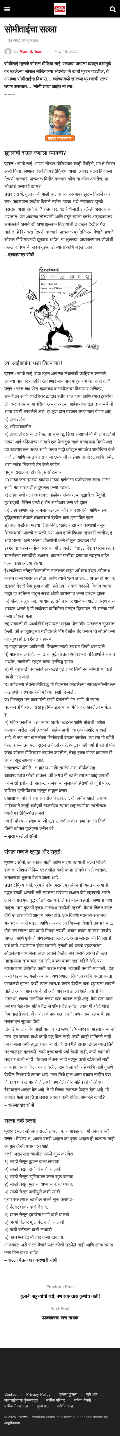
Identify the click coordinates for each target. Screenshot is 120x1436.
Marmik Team (32, 51)
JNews (22, 1416)
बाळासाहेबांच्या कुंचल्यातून (21, 1400)
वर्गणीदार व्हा (65, 1406)
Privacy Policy (38, 1394)
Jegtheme (12, 1422)
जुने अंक (92, 1394)
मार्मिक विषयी (82, 1400)
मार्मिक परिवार (55, 1400)
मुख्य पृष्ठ (43, 1406)
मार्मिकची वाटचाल (16, 1406)
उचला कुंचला (68, 1394)
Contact (10, 1394)
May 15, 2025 (65, 51)
